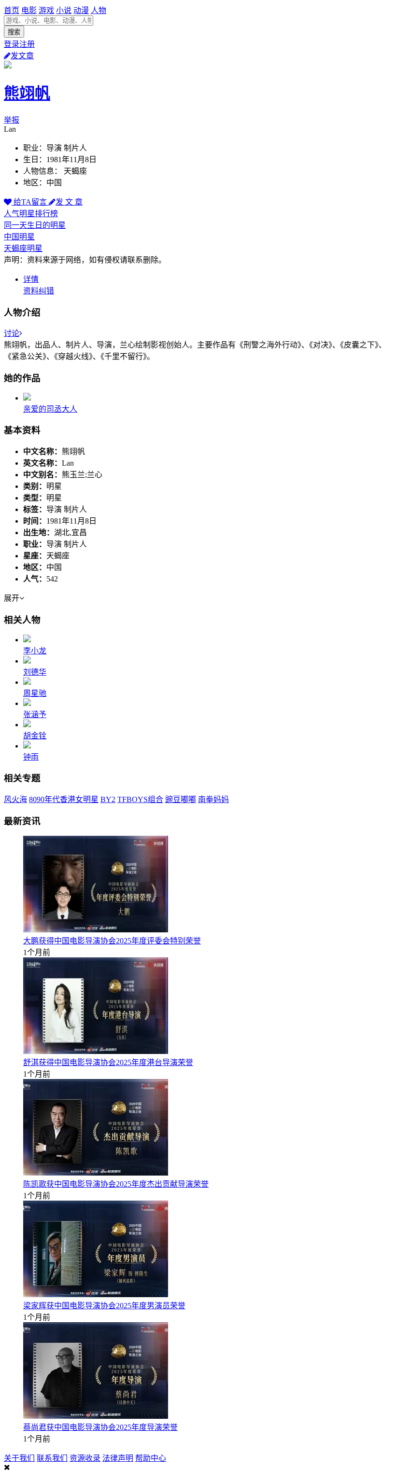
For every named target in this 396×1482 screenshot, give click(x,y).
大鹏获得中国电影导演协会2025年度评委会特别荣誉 (112, 941)
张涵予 (34, 714)
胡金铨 (34, 736)
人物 (98, 10)
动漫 (81, 10)
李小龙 (34, 651)
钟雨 (31, 757)
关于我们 (19, 1458)
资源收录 (85, 1458)
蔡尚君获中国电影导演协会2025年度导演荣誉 (100, 1427)
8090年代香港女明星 (64, 799)
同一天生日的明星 (35, 225)
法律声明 (117, 1458)
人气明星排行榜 (31, 213)
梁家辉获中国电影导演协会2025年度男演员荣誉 (104, 1306)
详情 (31, 279)
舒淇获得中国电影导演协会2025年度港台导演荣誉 (108, 1062)
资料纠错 (38, 291)
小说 (63, 10)
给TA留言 (30, 202)
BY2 (107, 799)
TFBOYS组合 (140, 799)
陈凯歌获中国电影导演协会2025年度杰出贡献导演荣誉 (116, 1184)
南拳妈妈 (213, 799)
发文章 (22, 56)
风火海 (15, 799)
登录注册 (19, 44)
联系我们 (52, 1458)
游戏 (46, 10)
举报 (11, 120)
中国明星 (19, 237)
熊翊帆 (27, 93)
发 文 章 (69, 202)
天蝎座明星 (23, 248)
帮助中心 (150, 1458)
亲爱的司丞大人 (50, 409)
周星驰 (34, 693)
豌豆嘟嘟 (180, 799)
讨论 (11, 333)
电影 (29, 10)
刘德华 (34, 672)
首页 (11, 10)
